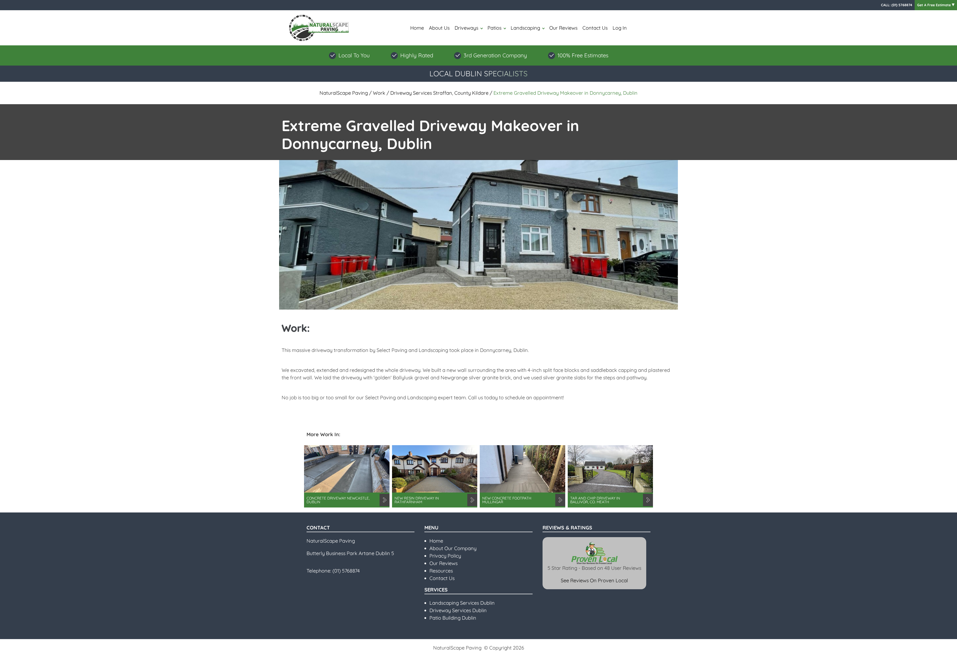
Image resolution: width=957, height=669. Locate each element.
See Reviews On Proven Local (594, 580)
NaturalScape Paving (343, 93)
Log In (620, 28)
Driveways (466, 28)
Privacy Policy (445, 556)
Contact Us (595, 28)
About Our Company (453, 548)
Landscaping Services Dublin (462, 603)
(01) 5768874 (901, 5)
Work (379, 93)
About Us (439, 28)
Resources (441, 571)
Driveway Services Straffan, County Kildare (439, 93)
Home (417, 28)
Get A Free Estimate (934, 5)
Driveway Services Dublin (458, 610)
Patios (494, 28)
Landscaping (525, 28)
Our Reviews (563, 28)
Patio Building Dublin (452, 618)
